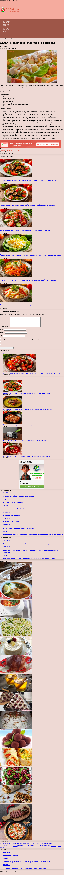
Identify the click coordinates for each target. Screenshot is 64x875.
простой (15, 846)
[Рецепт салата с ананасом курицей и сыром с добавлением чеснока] (16, 202)
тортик (6, 847)
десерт (21, 843)
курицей (29, 843)
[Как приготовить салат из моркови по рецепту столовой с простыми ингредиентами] (16, 277)
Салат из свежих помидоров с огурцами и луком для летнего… (25, 230)
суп (56, 846)
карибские (3, 150)
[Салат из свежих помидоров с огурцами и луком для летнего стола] (16, 227)
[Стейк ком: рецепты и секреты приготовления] (16, 821)
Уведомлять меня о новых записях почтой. (15, 344)
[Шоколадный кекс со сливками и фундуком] (16, 673)
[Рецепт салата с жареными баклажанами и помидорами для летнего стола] (16, 177)
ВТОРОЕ (6, 24)
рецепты (33, 846)
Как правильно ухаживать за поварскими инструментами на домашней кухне (27, 440)
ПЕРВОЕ (6, 22)
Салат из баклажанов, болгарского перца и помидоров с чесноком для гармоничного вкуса (31, 373)
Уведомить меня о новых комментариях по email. (17, 342)
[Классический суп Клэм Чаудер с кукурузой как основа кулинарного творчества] (12, 407)
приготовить (48, 843)
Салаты (8, 39)
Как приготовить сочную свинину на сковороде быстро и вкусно (23, 425)
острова (9, 150)
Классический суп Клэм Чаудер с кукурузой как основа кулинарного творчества (27, 409)
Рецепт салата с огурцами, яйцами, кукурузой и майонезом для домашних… (30, 255)
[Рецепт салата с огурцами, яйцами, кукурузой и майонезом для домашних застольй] (16, 252)
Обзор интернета (12, 33)
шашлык (10, 847)
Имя (2, 329)
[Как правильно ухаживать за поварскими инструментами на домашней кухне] (12, 439)
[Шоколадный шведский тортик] (16, 580)
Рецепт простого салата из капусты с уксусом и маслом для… (25, 305)
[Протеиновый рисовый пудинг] (16, 654)
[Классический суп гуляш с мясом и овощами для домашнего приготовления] (12, 455)
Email (2, 332)
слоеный (53, 846)
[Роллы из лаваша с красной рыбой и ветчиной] (16, 765)
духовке (24, 843)
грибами (16, 843)
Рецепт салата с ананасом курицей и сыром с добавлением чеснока (27, 205)
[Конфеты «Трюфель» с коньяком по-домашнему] (16, 747)
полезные (40, 843)
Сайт (1, 335)
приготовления (6, 846)
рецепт (20, 846)
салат (14, 150)
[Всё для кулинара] (9, 12)
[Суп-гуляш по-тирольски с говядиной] (16, 598)
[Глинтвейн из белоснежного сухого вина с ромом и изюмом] (16, 691)
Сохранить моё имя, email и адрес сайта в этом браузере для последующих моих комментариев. (32, 339)
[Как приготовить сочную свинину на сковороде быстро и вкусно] (12, 423)
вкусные (6, 843)
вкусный (11, 843)
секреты (47, 846)
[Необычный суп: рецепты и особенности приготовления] (16, 617)
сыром (2, 847)
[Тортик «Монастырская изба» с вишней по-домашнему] (16, 710)
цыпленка (19, 150)
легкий (33, 843)
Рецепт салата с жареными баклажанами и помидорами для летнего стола (30, 180)
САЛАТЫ (6, 25)
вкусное (2, 843)
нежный (36, 843)
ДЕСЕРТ (6, 28)
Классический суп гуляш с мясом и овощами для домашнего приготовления (26, 456)
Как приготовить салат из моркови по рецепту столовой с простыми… (28, 280)
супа (59, 846)
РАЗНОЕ (6, 31)
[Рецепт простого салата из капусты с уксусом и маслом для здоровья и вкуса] (16, 302)
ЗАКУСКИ (6, 30)
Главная (6, 21)
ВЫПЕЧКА (6, 27)
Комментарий (4, 326)
